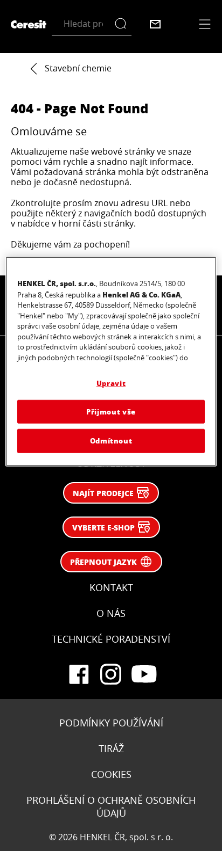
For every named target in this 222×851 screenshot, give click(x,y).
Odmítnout (111, 440)
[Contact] (155, 24)
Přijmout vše (111, 411)
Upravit (111, 383)
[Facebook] (79, 674)
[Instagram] (111, 674)
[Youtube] (143, 674)
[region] (110, 362)
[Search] (123, 24)
